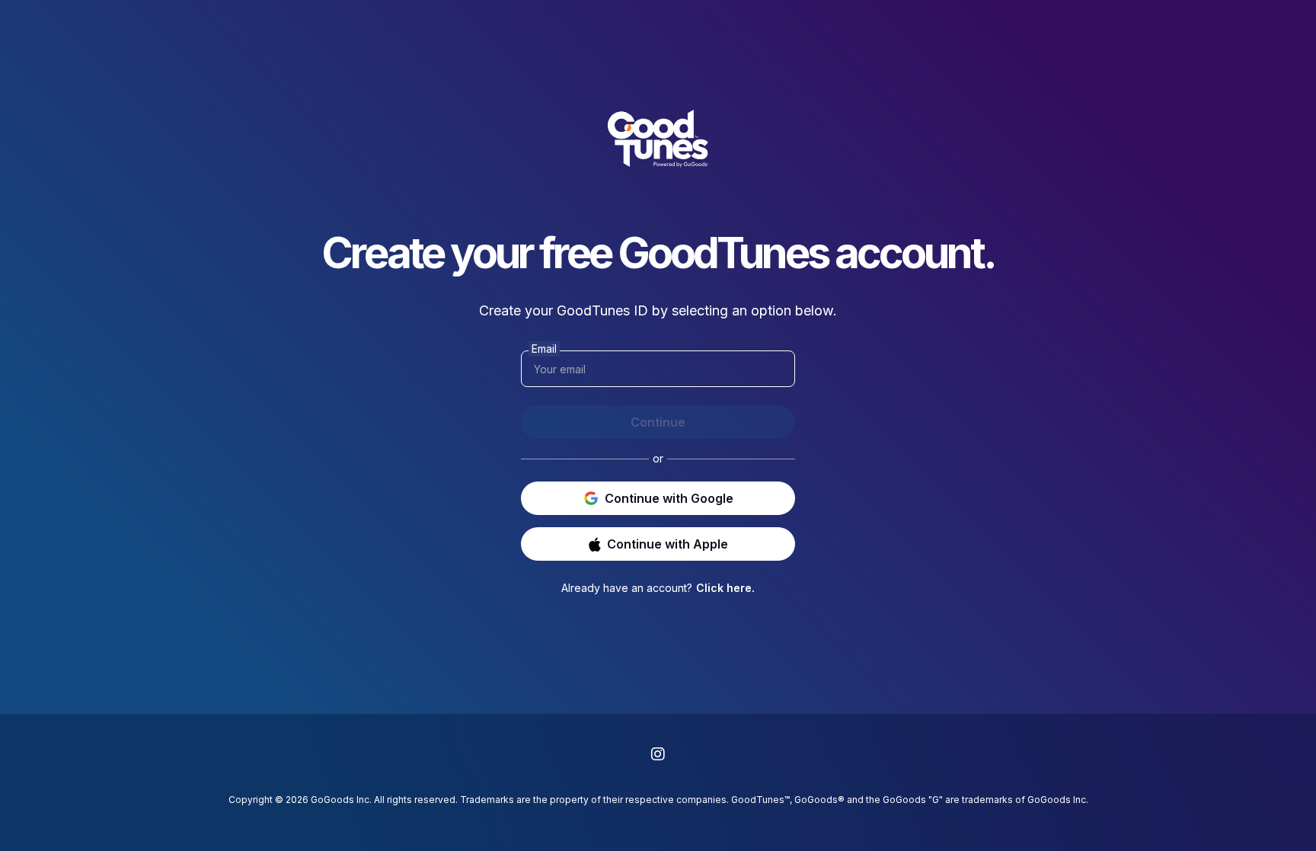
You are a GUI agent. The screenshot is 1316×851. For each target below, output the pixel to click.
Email (544, 348)
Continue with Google (669, 498)
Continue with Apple (667, 544)
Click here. (725, 587)
